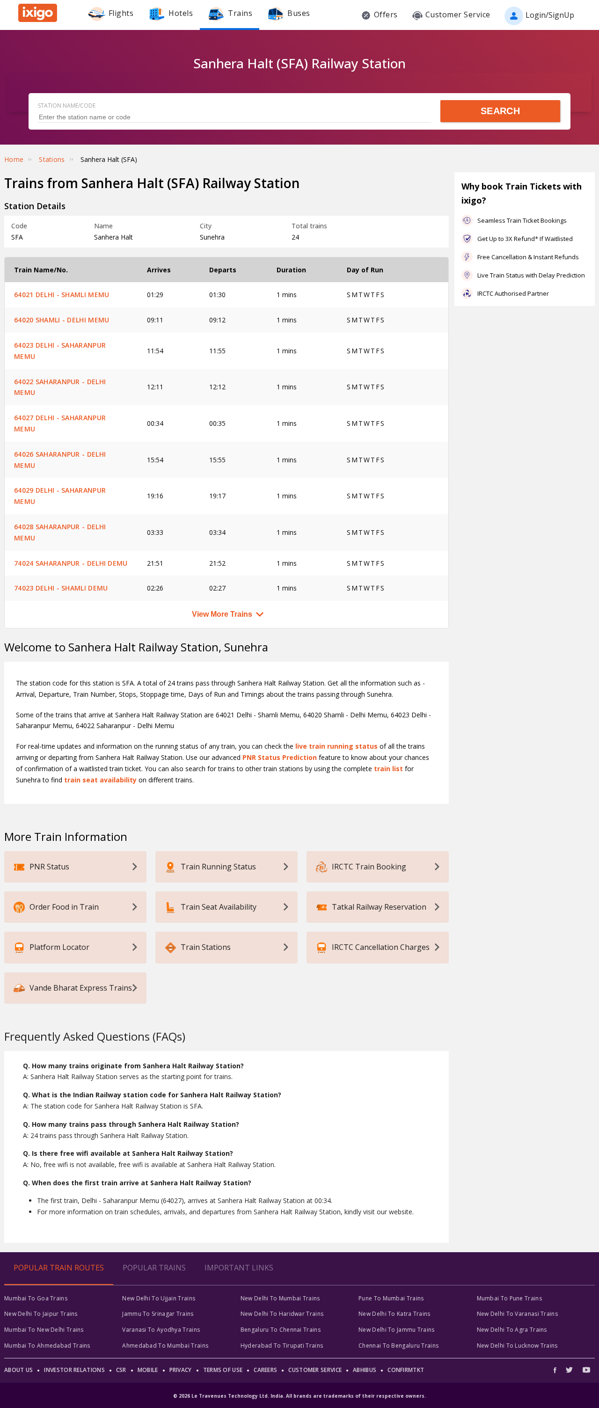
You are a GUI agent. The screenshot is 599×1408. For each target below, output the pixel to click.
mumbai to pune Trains (509, 1298)
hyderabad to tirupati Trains (282, 1346)
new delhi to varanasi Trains (517, 1314)
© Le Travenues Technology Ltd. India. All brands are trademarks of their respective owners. (299, 1396)
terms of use (223, 1370)
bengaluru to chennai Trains (281, 1330)
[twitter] (569, 1370)
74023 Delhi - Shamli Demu (61, 588)
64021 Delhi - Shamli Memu (62, 294)
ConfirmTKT (405, 1370)
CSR (121, 1370)
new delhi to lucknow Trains (517, 1346)
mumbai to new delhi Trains (44, 1330)
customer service (315, 1370)
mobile (148, 1370)
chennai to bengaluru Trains (398, 1346)
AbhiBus (364, 1370)
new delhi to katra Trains (394, 1314)
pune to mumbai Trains (391, 1298)
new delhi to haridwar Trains (282, 1314)
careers (265, 1370)
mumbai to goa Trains (35, 1298)
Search (500, 111)
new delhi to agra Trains (512, 1330)
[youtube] (586, 1370)
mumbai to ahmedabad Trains (47, 1346)
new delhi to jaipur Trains (41, 1314)
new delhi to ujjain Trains (158, 1298)
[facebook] (557, 1370)
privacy (180, 1370)
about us (18, 1370)
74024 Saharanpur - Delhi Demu (71, 563)
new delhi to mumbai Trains (280, 1298)
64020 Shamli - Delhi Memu (62, 319)
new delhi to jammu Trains (396, 1330)
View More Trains (222, 614)
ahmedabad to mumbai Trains (165, 1346)
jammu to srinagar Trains (157, 1314)
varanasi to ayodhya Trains (161, 1330)
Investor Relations (74, 1370)
